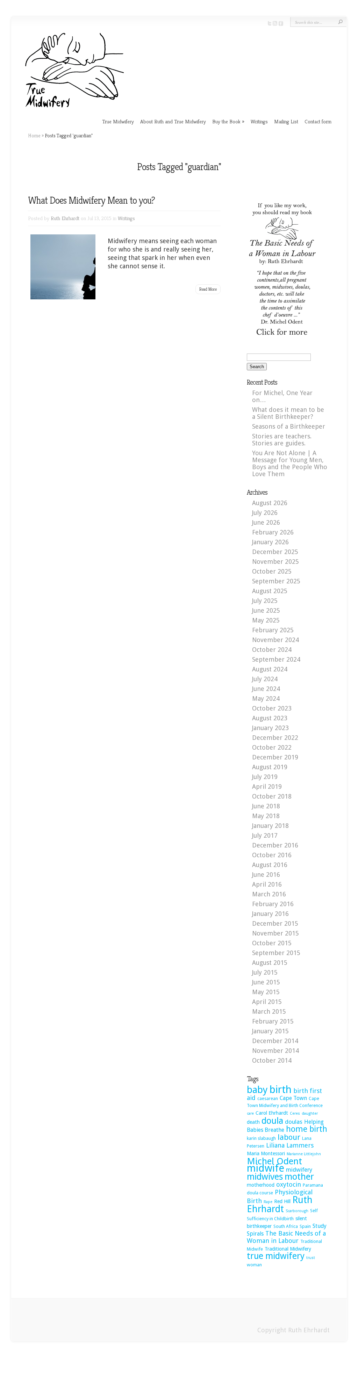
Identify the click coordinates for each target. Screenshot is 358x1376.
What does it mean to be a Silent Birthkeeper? (288, 413)
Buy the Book (228, 121)
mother (299, 1176)
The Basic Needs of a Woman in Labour (286, 1237)
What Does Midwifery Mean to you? (91, 200)
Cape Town (293, 1098)
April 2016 (267, 884)
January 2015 (270, 1031)
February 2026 (273, 532)
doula (272, 1120)
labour (289, 1137)
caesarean (267, 1098)
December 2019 (275, 757)
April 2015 (267, 1001)
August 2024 (269, 669)
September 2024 (276, 659)
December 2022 (275, 737)
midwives (265, 1176)
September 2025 (276, 581)
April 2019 (267, 786)
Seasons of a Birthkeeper (288, 426)
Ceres (295, 1113)
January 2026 (270, 542)
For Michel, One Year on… (282, 396)
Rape (268, 1202)
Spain (305, 1226)
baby (257, 1089)
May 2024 (266, 698)
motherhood (260, 1185)
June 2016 (266, 874)
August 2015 (269, 962)
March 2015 (269, 1011)
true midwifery (276, 1256)
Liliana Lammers (290, 1145)
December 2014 (275, 1040)
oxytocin (288, 1184)
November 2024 (275, 639)
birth (281, 1089)
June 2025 (266, 610)
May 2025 (266, 620)
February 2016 (273, 904)
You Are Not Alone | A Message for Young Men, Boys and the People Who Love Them (289, 463)
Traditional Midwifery (288, 1249)
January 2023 (270, 727)
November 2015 (275, 933)
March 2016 (269, 894)
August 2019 (269, 767)
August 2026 (269, 503)
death (253, 1122)
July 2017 (265, 835)
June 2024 (266, 688)
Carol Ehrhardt (272, 1113)
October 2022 (272, 747)
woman (254, 1264)
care (250, 1113)
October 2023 (272, 708)
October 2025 (272, 571)
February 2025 (273, 630)
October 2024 (272, 649)
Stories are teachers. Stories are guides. (282, 439)
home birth (306, 1129)
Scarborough (297, 1211)
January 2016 (270, 913)
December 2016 (275, 845)
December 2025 (275, 551)
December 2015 (275, 923)
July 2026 (265, 512)
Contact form (318, 121)
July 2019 (265, 776)
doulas (293, 1121)
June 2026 (266, 522)
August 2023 (269, 718)
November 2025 (275, 561)
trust (310, 1257)
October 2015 (272, 943)
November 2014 (275, 1050)
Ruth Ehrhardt (65, 218)
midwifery (299, 1169)
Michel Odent (274, 1161)
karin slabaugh (261, 1138)
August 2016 (269, 864)
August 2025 (269, 591)
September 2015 (276, 952)
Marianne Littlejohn (304, 1154)
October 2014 (272, 1060)
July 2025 (265, 600)
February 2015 (273, 1021)
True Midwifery (118, 121)
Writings (259, 121)
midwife (265, 1168)
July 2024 (265, 679)
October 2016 (272, 855)
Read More (208, 289)
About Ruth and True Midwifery (173, 121)
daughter (310, 1113)
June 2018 (266, 806)
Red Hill (282, 1201)
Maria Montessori (266, 1153)
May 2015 (266, 992)
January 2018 (270, 825)
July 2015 (265, 972)
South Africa (285, 1226)
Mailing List (286, 121)
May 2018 (266, 816)
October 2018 (272, 796)
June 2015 (266, 982)
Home (34, 135)
